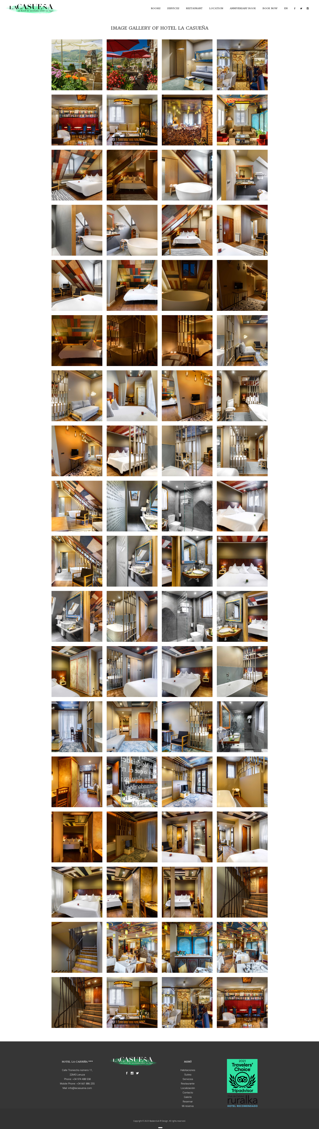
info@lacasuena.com (80, 1088)
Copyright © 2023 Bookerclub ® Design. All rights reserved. (159, 1121)
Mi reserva (188, 1106)
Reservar (188, 1101)
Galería (188, 1097)
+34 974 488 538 (81, 1079)
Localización (188, 1088)
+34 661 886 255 (85, 1083)
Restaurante (188, 1083)
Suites (187, 1074)
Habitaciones (187, 1070)
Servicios (188, 1079)
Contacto (188, 1092)
